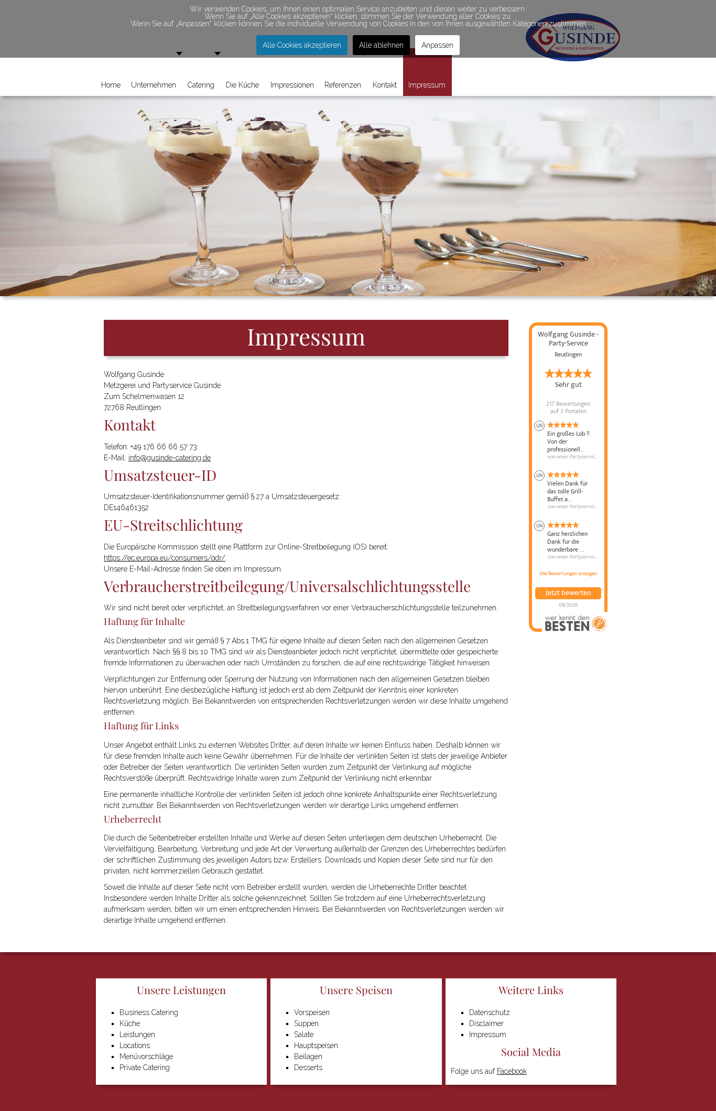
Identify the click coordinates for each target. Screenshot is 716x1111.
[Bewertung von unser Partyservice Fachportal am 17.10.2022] (568, 490)
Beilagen (308, 1056)
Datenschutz (489, 1012)
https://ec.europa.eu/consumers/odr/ (164, 558)
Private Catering (145, 1067)
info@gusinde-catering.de (169, 458)
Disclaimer (486, 1023)
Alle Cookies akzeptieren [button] (302, 45)
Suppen (306, 1023)
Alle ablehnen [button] (381, 45)
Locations (135, 1045)
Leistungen (137, 1034)
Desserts (308, 1067)
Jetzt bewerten (568, 593)
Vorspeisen (312, 1012)
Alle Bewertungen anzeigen (568, 573)
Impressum (487, 1034)
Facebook (512, 1071)
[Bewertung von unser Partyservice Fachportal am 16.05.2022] (568, 540)
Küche (130, 1023)
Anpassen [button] (437, 45)
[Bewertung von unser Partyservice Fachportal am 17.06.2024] (568, 440)
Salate (303, 1034)
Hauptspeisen (316, 1045)
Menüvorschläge (146, 1056)
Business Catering (149, 1012)
